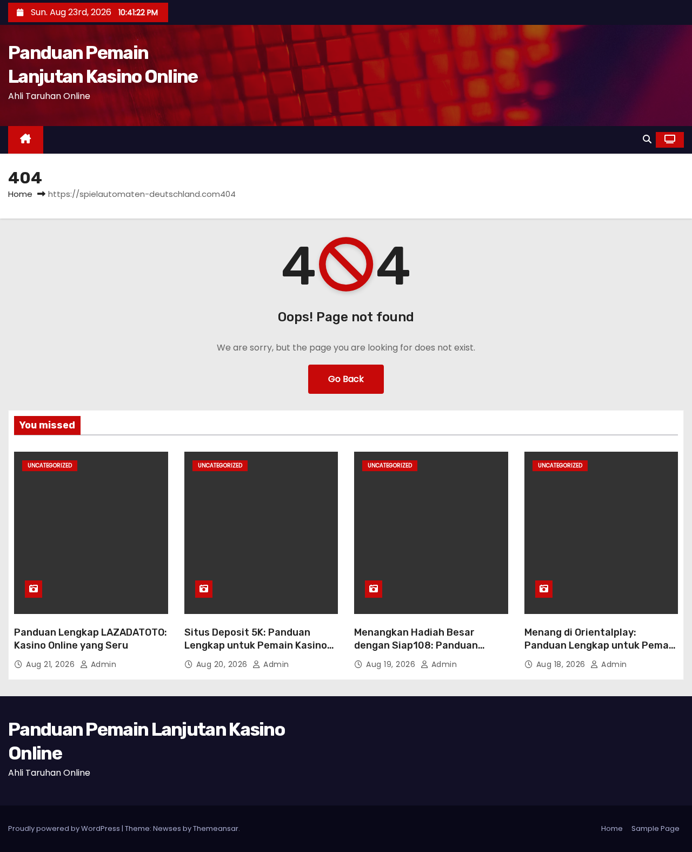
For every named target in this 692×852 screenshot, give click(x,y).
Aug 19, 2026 (392, 664)
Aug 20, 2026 (223, 664)
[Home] (25, 140)
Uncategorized (50, 465)
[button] (647, 139)
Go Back (346, 379)
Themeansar (215, 828)
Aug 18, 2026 (562, 664)
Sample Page (655, 828)
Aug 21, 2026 (51, 664)
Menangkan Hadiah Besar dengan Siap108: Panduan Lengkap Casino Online (416, 645)
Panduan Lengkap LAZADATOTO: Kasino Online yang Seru (90, 638)
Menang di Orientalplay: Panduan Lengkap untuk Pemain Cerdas (600, 645)
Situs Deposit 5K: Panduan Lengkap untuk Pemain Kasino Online (255, 645)
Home (20, 194)
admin (102, 664)
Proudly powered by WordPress (65, 828)
